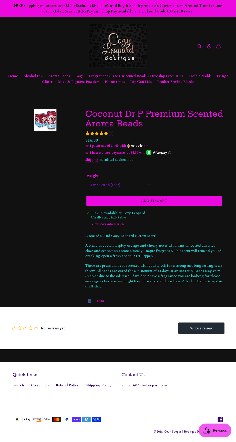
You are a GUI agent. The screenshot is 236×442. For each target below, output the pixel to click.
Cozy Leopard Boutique (180, 431)
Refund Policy (67, 385)
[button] (116, 145)
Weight (92, 175)
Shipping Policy (99, 385)
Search (18, 385)
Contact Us (40, 385)
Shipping (91, 160)
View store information (107, 224)
